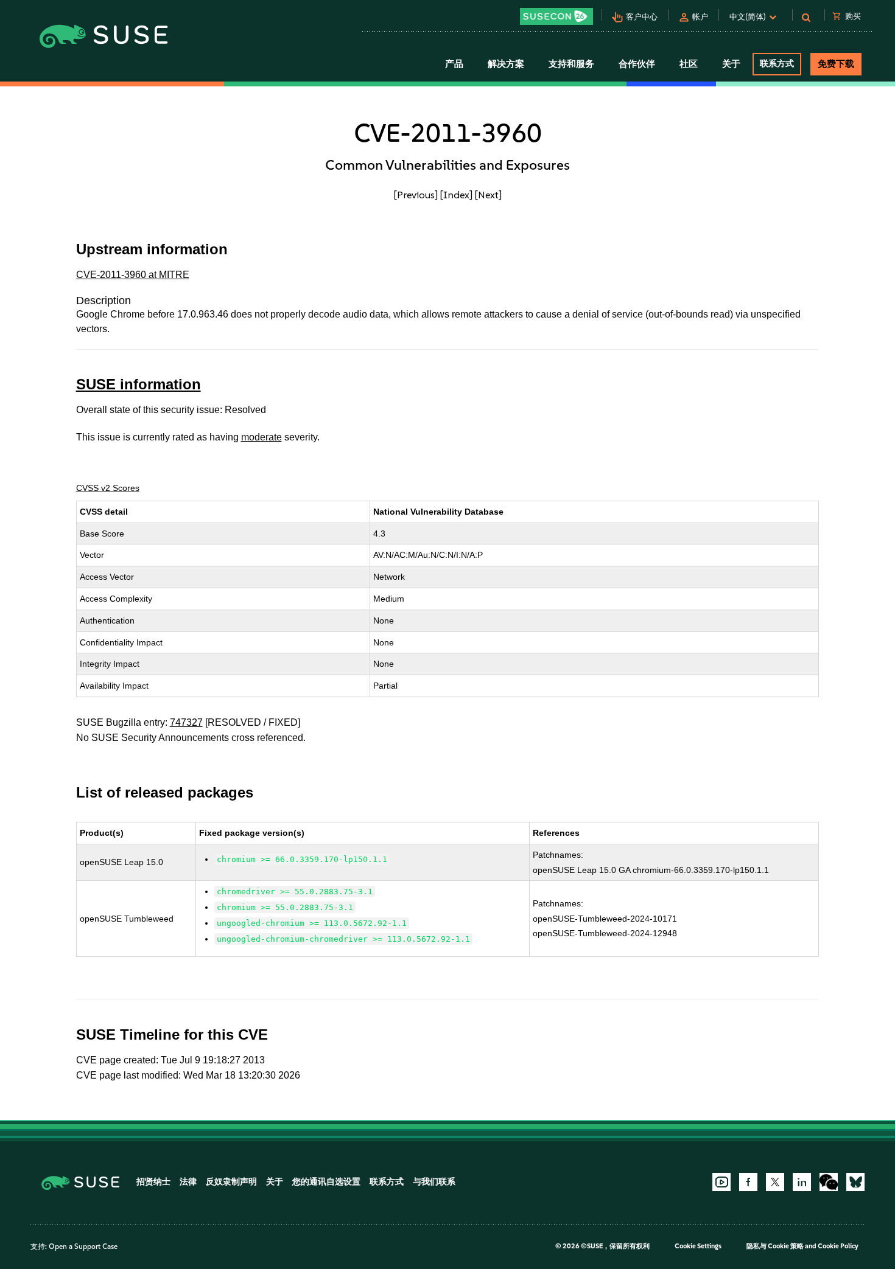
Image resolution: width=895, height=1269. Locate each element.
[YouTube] (721, 1182)
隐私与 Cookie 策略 (775, 1246)
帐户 (700, 16)
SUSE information (138, 384)
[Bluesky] (855, 1182)
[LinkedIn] (802, 1182)
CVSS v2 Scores (107, 488)
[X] (775, 1182)
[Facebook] (748, 1182)
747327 (186, 722)
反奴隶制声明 (231, 1182)
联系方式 (777, 63)
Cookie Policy (838, 1246)
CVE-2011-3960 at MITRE (132, 274)
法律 (188, 1182)
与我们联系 (434, 1182)
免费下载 (836, 63)
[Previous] (416, 195)
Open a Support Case (83, 1246)
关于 (274, 1182)
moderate (261, 437)
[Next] (488, 195)
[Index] (456, 195)
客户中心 (642, 16)
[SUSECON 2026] (556, 16)
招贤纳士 (153, 1182)
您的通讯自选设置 (326, 1182)
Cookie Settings (698, 1246)
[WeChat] (829, 1182)
